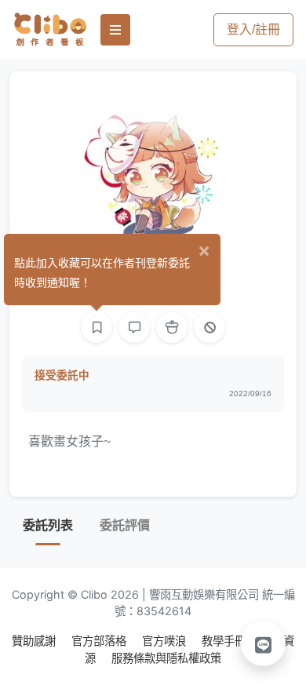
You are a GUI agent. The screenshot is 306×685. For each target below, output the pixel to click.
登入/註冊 (253, 29)
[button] (263, 643)
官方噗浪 (165, 640)
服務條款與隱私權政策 (166, 658)
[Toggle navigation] (115, 30)
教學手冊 (225, 640)
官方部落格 (100, 640)
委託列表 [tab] (48, 525)
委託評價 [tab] (125, 525)
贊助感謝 (35, 640)
